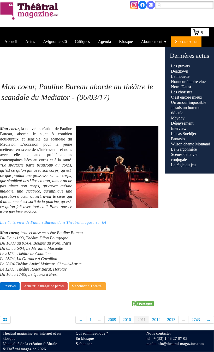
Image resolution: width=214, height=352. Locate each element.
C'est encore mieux (186, 97)
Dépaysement (182, 123)
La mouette (180, 76)
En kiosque (85, 338)
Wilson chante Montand (190, 144)
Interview (179, 128)
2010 (127, 319)
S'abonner (84, 344)
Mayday (178, 118)
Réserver (9, 286)
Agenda (104, 41)
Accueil (10, 41)
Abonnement (154, 41)
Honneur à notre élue (188, 81)
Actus (30, 41)
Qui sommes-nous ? (92, 333)
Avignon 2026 (55, 41)
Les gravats (180, 66)
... (99, 319)
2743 (196, 319)
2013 (171, 319)
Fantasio (178, 139)
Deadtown (179, 71)
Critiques (82, 41)
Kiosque (126, 41)
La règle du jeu (183, 165)
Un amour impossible (188, 102)
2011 (142, 319)
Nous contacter (158, 333)
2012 (156, 319)
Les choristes (181, 92)
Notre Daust (181, 87)
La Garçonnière (184, 149)
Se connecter (186, 41)
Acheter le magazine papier (44, 286)
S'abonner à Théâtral (87, 286)
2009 (112, 319)
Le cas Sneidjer (183, 133)
